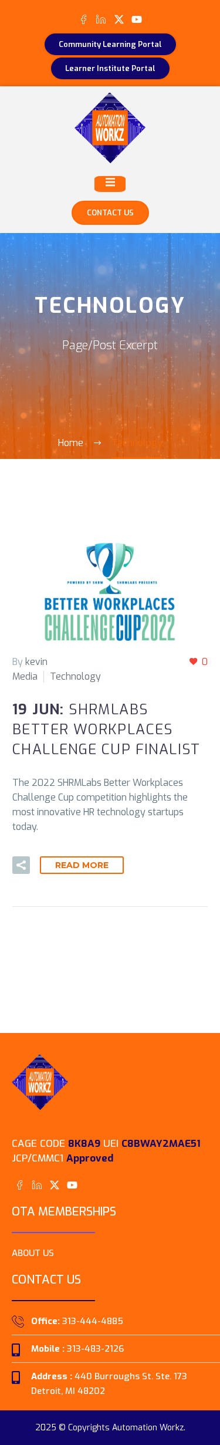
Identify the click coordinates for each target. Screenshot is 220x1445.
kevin (36, 662)
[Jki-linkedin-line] (101, 19)
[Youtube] (136, 19)
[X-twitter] (118, 19)
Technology (75, 676)
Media (25, 676)
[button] (21, 865)
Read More (82, 865)
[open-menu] (110, 184)
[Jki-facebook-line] (83, 19)
